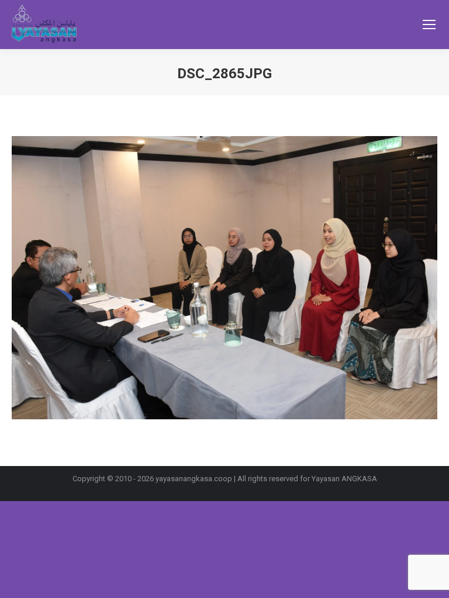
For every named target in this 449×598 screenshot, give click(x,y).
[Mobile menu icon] (429, 24)
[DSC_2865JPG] (224, 277)
